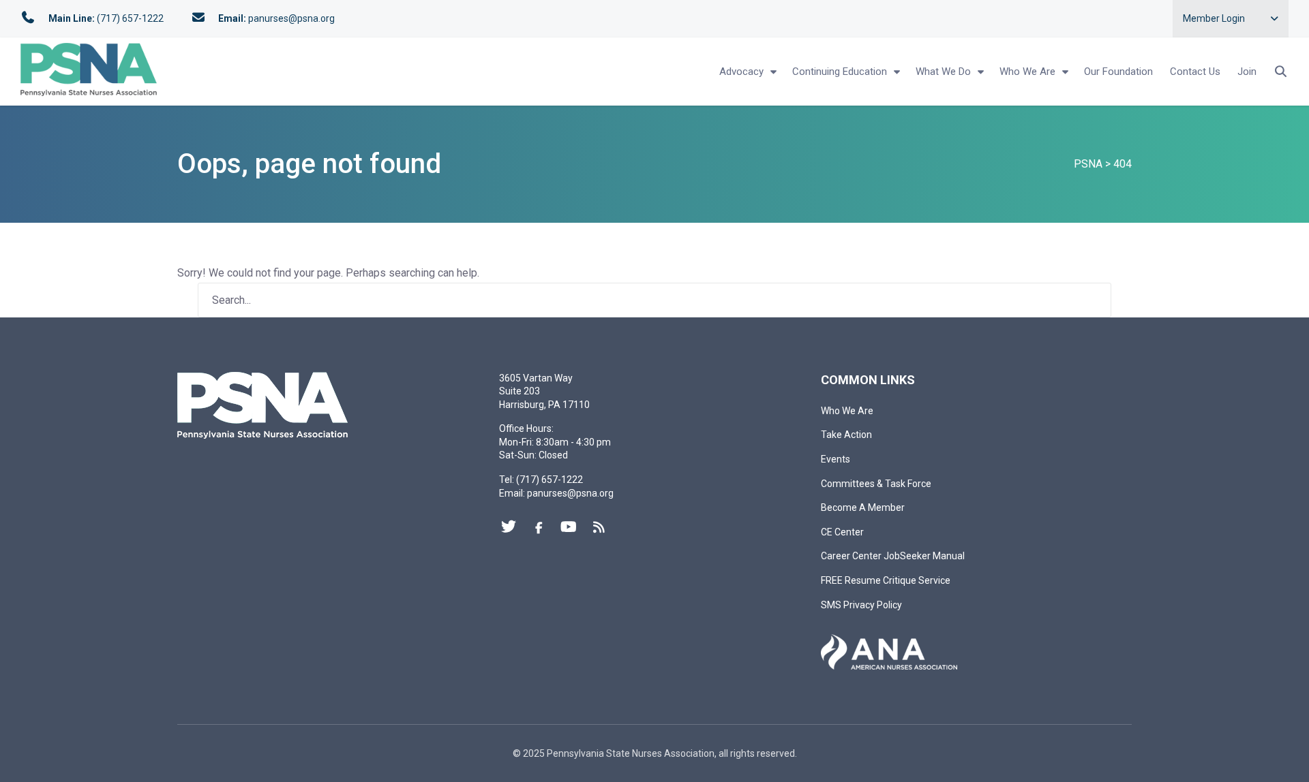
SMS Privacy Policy (861, 604)
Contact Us (1195, 71)
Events (835, 459)
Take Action (846, 434)
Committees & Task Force (876, 483)
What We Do (943, 71)
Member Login (1214, 18)
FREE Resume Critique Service (885, 580)
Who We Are (1027, 71)
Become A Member (863, 507)
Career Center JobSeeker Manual (893, 555)
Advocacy (741, 71)
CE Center (842, 532)
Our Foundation (1118, 71)
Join (1247, 71)
